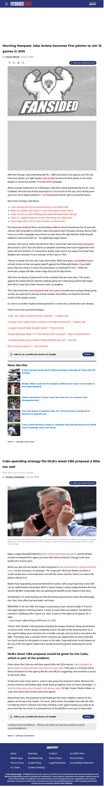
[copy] (23, 62)
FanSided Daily (35, 758)
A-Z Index (15, 767)
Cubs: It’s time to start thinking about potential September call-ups (44, 214)
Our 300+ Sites (77, 753)
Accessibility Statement (82, 762)
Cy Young (47, 195)
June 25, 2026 (49, 620)
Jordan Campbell (15, 477)
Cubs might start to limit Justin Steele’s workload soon (38, 221)
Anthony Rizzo (30, 227)
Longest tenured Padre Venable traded (27, 328)
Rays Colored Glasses (79, 334)
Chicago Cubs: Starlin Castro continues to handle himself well (39, 322)
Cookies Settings (36, 767)
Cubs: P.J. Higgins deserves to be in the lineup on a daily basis (41, 217)
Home (10, 442)
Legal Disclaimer (57, 762)
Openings (32, 753)
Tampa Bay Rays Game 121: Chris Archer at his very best (36, 334)
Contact (53, 753)
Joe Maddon (80, 260)
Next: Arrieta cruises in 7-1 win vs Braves (28, 346)
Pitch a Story (55, 758)
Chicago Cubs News (25, 442)
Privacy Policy (77, 758)
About (13, 753)
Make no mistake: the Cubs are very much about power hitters (42, 210)
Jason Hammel (36, 290)
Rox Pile (72, 340)
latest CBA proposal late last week (59, 554)
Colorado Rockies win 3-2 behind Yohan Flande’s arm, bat (36, 340)
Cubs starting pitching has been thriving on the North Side (39, 207)
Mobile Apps (16, 758)
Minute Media (16, 774)
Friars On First (57, 328)
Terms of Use (17, 762)
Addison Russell (60, 227)
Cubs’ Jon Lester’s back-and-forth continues (30, 315)
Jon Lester (54, 290)
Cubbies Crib (61, 315)
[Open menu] (6, 3)
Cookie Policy (34, 762)
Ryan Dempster (86, 244)
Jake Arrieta (48, 178)
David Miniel (12, 57)
